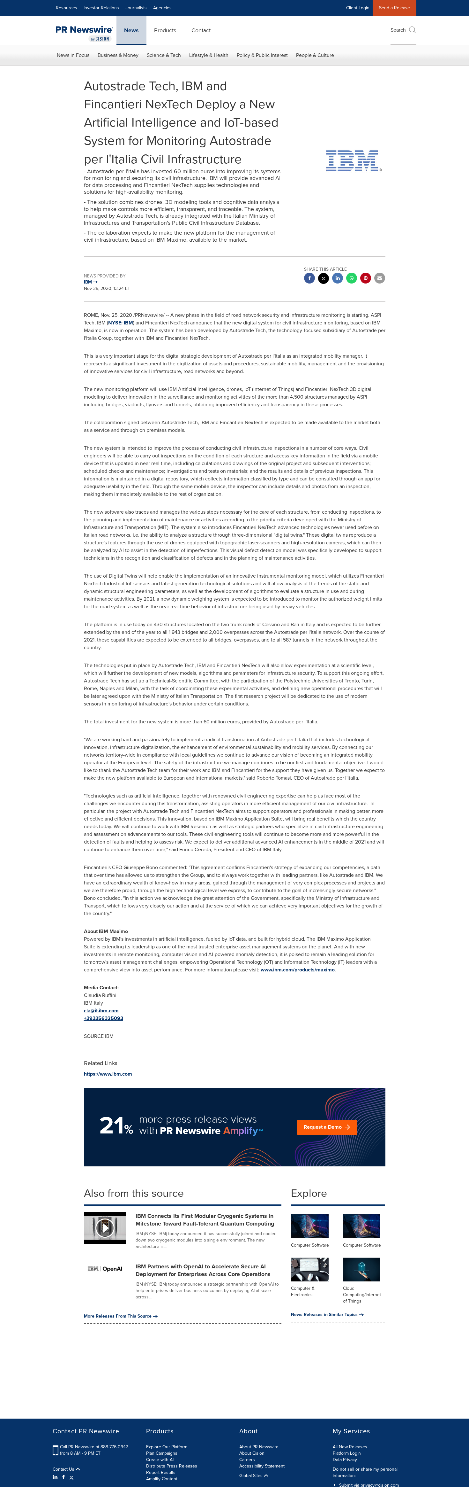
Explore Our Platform (166, 1447)
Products (165, 30)
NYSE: (116, 322)
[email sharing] (379, 279)
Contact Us (64, 1469)
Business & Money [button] (118, 55)
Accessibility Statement (262, 1466)
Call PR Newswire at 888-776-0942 (94, 1447)
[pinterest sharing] (365, 279)
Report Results (160, 1472)
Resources (66, 7)
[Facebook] (63, 1477)
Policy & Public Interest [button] (262, 55)
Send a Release (394, 7)
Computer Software (310, 1245)
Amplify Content (161, 1478)
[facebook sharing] (309, 279)
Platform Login (347, 1453)
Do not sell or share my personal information (365, 1472)
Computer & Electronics (303, 1291)
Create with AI (160, 1459)
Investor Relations (101, 7)
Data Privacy (345, 1459)
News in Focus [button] (73, 55)
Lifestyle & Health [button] (208, 55)
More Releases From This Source (118, 1316)
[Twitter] (71, 1477)
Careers (247, 1459)
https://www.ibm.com (108, 1074)
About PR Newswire (259, 1447)
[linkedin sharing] (337, 279)
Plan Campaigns (161, 1453)
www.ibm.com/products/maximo (298, 969)
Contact (201, 30)
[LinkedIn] (56, 1477)
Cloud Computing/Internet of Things (362, 1294)
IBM (128, 322)
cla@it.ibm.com (101, 1010)
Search (398, 30)
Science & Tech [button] (164, 55)
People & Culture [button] (315, 55)
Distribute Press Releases (171, 1466)
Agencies (162, 7)
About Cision (251, 1453)
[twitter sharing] (323, 279)
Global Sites (251, 1476)
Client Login (357, 7)
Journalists (136, 7)
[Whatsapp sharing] (351, 279)
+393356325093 (103, 1018)
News (131, 30)
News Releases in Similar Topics (324, 1315)
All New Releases (350, 1447)
